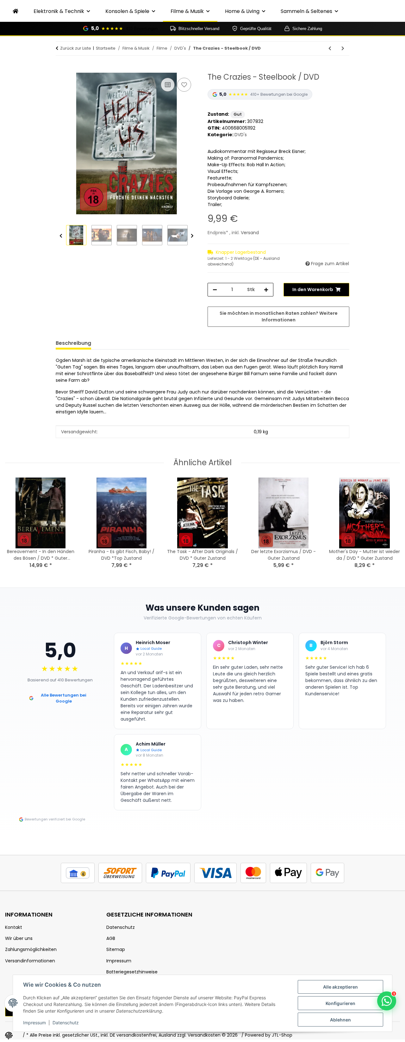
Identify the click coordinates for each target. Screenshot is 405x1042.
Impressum (34, 1022)
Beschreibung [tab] (73, 343)
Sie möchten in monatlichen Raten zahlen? (279, 316)
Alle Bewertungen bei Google (63, 698)
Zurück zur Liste (75, 48)
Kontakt (13, 927)
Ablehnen (340, 1019)
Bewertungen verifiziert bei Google (55, 819)
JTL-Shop (282, 1035)
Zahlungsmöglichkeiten (31, 949)
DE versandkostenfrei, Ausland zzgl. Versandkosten (165, 1035)
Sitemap (115, 949)
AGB (110, 938)
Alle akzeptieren (340, 987)
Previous (61, 236)
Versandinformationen (30, 961)
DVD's (240, 134)
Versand (250, 232)
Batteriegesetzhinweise (132, 972)
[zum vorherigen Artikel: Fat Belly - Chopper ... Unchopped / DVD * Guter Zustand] (329, 48)
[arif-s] (15, 11)
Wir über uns (19, 938)
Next (192, 236)
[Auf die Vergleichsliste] (168, 85)
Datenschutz (66, 1022)
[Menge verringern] (215, 289)
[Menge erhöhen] (266, 289)
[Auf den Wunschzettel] (184, 85)
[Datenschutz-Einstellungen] (9, 1035)
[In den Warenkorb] (61, 69)
